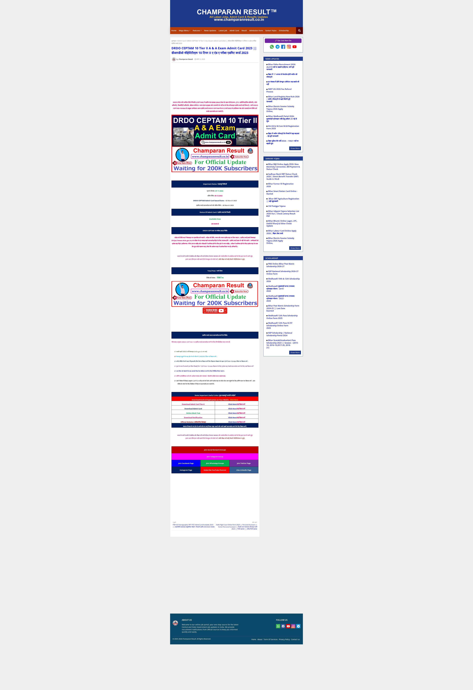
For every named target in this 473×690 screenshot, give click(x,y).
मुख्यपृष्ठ (173, 41)
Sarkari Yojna (270, 30)
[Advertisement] (216, 81)
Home (173, 30)
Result (244, 30)
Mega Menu (184, 30)
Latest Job (223, 30)
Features (196, 30)
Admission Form (256, 30)
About (259, 639)
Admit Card (234, 30)
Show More (295, 148)
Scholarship (284, 30)
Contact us (295, 639)
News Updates (210, 30)
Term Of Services (271, 639)
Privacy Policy (284, 639)
